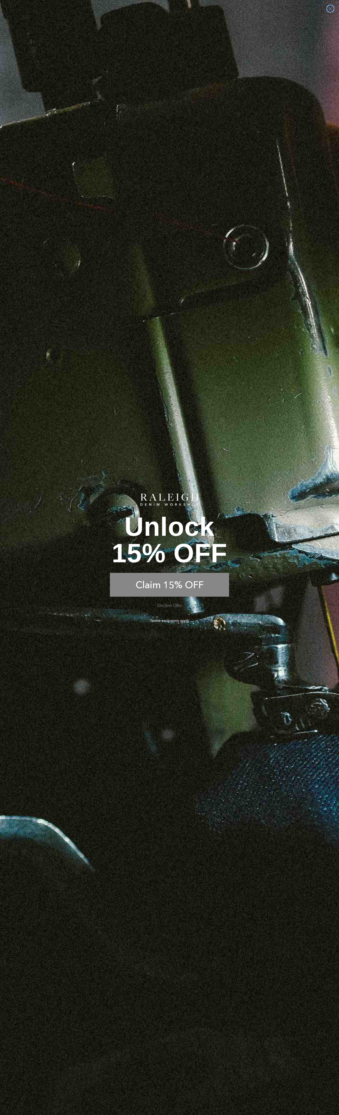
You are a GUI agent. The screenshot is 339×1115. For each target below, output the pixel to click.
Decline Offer (169, 605)
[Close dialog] (330, 8)
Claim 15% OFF (170, 585)
